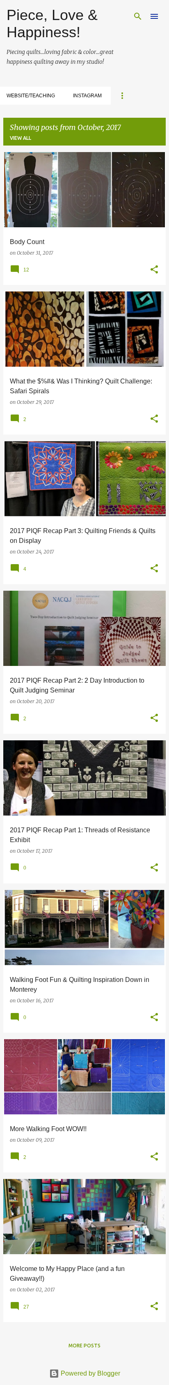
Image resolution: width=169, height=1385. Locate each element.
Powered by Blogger (89, 1373)
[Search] (138, 16)
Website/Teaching (31, 96)
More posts (84, 1345)
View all (20, 138)
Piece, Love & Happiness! (52, 23)
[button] (154, 270)
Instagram (87, 96)
